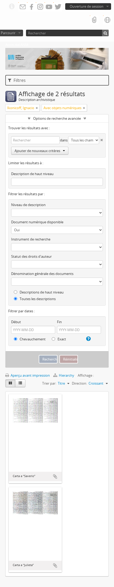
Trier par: (49, 383)
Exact (61, 339)
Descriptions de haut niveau (41, 292)
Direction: (79, 383)
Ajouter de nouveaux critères (37, 150)
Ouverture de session (86, 6)
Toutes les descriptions (37, 298)
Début (16, 321)
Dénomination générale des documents (42, 273)
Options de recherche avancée (57, 118)
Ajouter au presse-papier (55, 476)
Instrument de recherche (30, 239)
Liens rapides (11, 6)
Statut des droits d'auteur (31, 256)
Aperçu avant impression (30, 375)
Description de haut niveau (32, 173)
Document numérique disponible (37, 222)
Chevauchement (32, 339)
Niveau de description (28, 204)
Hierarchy (66, 375)
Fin (59, 321)
